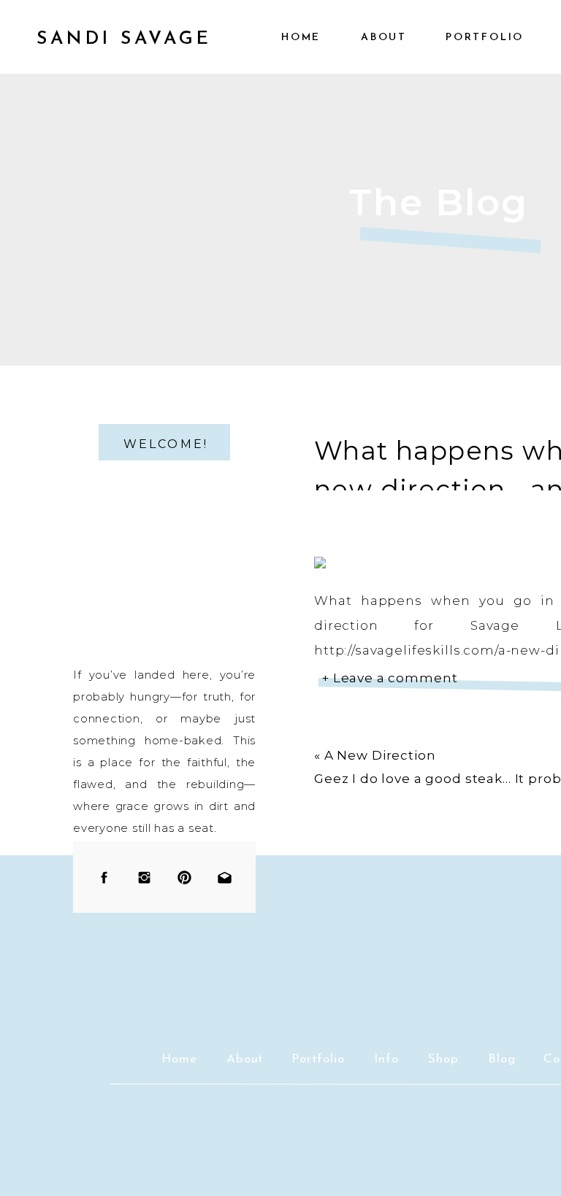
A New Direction (380, 755)
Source (338, 736)
